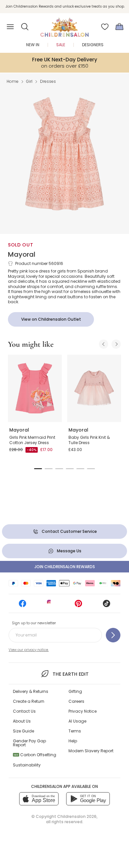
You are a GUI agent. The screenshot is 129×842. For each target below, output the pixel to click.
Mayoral (21, 254)
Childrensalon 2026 (77, 816)
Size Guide (23, 731)
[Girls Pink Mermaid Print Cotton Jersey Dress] (35, 388)
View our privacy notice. (29, 649)
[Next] (116, 344)
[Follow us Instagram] (50, 605)
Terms (74, 731)
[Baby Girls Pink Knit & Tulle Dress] (94, 388)
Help (72, 741)
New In (32, 45)
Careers (76, 701)
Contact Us (24, 711)
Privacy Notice (82, 711)
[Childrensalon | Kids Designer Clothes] (64, 24)
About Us (22, 721)
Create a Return (28, 701)
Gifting (75, 691)
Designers (93, 45)
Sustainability (27, 765)
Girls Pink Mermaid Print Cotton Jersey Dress (32, 440)
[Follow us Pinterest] (78, 605)
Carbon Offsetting (35, 755)
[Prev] (103, 344)
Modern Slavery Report (90, 751)
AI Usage (77, 721)
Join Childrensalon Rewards (64, 566)
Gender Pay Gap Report (29, 743)
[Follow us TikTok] (106, 605)
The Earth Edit (70, 674)
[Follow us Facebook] (22, 605)
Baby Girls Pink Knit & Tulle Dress (89, 440)
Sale (60, 45)
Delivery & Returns (30, 691)
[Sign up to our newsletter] (113, 635)
